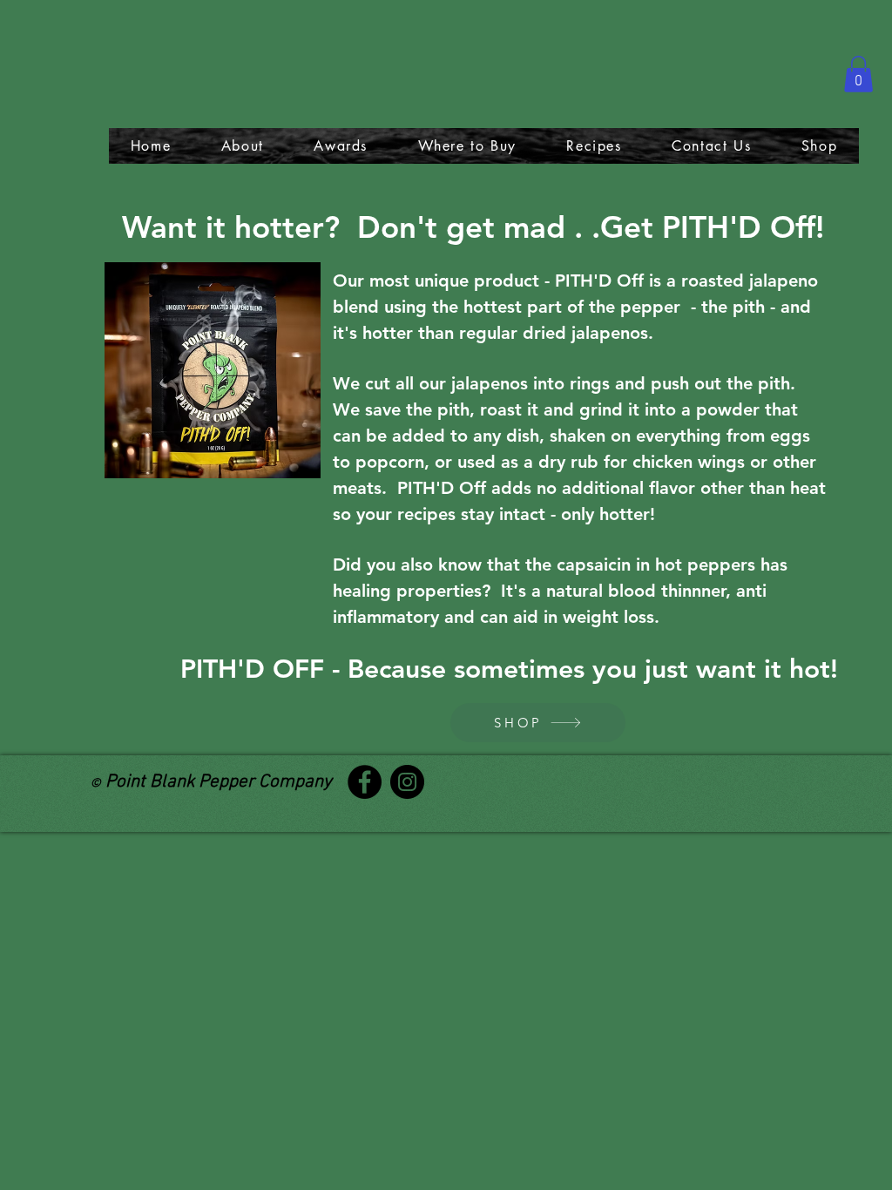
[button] (858, 74)
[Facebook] (365, 782)
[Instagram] (407, 782)
